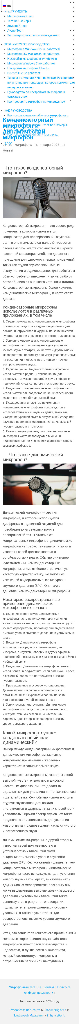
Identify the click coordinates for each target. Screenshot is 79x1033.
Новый (8, 150)
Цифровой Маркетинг (29, 1015)
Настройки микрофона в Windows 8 (32, 58)
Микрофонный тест (20, 16)
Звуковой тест (17, 25)
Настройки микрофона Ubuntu (28, 68)
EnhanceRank (56, 1015)
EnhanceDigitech (55, 1010)
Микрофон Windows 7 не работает (31, 63)
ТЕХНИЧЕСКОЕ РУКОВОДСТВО (26, 44)
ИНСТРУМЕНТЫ (16, 11)
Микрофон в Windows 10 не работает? (33, 49)
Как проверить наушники (24, 129)
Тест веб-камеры (19, 21)
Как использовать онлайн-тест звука (32, 134)
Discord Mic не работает (23, 73)
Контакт (49, 987)
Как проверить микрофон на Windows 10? (36, 101)
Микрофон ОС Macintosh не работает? (33, 53)
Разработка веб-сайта (25, 1010)
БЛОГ (8, 143)
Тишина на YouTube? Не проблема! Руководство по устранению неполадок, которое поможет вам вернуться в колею (41, 82)
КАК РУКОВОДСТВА (18, 110)
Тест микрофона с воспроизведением (33, 35)
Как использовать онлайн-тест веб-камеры (37, 125)
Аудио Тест (15, 30)
